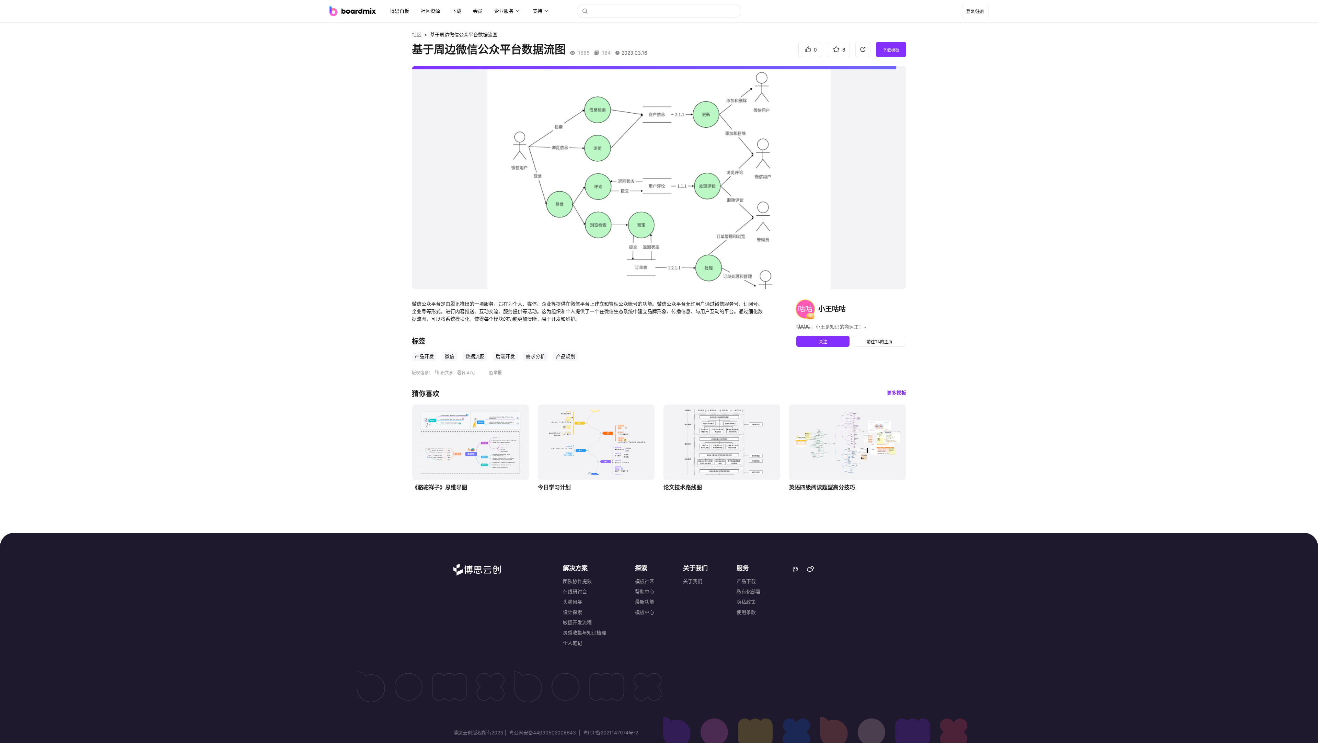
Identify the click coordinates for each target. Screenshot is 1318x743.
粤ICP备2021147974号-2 (610, 732)
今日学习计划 (554, 487)
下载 (456, 11)
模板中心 (644, 612)
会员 (478, 11)
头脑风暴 (572, 602)
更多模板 (896, 393)
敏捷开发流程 (577, 622)
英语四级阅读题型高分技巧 (822, 487)
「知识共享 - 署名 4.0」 (454, 372)
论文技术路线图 (682, 487)
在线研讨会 (575, 591)
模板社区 (644, 581)
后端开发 (505, 356)
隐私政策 (746, 602)
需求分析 (535, 356)
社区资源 (430, 11)
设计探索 (572, 612)
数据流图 (475, 356)
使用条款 (746, 612)
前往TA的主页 (879, 341)
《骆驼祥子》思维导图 (439, 487)
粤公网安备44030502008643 (542, 732)
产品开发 (424, 356)
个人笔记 (572, 643)
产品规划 (565, 356)
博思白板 (399, 11)
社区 (416, 34)
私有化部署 (749, 591)
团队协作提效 (577, 581)
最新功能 (644, 602)
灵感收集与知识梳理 (584, 633)
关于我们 (692, 581)
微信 (449, 356)
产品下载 (746, 581)
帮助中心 (644, 591)
